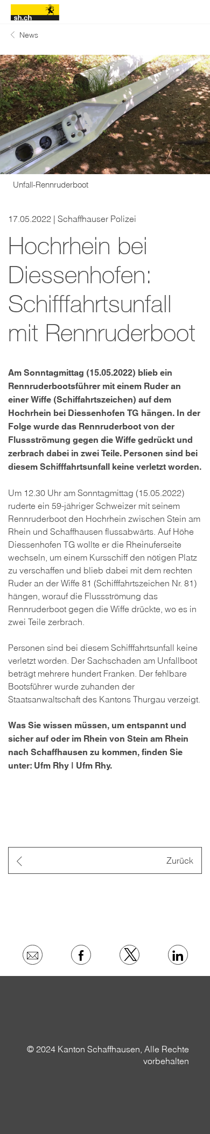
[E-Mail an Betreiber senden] (33, 955)
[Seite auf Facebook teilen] (81, 955)
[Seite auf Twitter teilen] (129, 955)
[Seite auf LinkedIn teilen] (178, 955)
